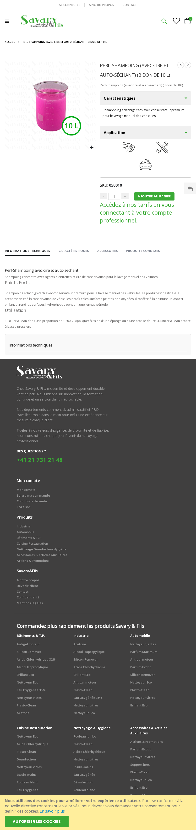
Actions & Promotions (146, 741)
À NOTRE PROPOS (101, 5)
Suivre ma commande (33, 495)
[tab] (27, 251)
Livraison (24, 507)
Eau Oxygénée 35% (31, 690)
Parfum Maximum (143, 652)
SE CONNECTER (69, 5)
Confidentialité (28, 597)
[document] (98, 812)
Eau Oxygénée (27, 790)
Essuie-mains (26, 774)
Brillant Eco (25, 675)
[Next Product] (188, 65)
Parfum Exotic (140, 667)
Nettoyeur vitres (29, 697)
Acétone (23, 713)
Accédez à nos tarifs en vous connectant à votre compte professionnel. (137, 212)
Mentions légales (30, 603)
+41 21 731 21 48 (40, 460)
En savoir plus (52, 811)
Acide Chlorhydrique (89, 667)
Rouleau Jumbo (84, 736)
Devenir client (27, 586)
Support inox (140, 764)
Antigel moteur (28, 644)
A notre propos (28, 580)
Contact (22, 591)
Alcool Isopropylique (32, 667)
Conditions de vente (32, 501)
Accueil (10, 41)
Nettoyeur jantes (143, 644)
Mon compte (26, 490)
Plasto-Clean (26, 705)
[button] (91, 147)
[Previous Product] (180, 65)
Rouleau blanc (27, 782)
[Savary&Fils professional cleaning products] (42, 21)
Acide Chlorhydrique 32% (36, 659)
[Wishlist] (176, 20)
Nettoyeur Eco (27, 682)
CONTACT (130, 5)
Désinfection (26, 759)
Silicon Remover (29, 652)
